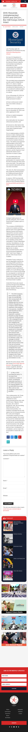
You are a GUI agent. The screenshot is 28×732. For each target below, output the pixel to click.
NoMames (20, 711)
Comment (6, 458)
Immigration (20, 709)
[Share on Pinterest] (19, 438)
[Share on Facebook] (8, 438)
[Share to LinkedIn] (16, 438)
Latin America (8, 711)
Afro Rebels (7, 717)
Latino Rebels (8, 26)
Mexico (7, 715)
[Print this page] (8, 443)
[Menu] (5, 5)
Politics (7, 709)
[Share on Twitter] (12, 438)
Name (5, 480)
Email (5, 488)
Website (5, 495)
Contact (20, 713)
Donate (23, 5)
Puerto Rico (7, 713)
